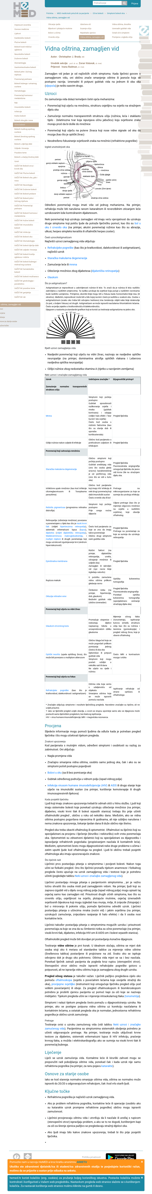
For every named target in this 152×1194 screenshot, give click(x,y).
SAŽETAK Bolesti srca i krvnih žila (24, 167)
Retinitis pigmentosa (55, 507)
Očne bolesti (98, 13)
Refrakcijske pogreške (61, 247)
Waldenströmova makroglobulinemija (64, 536)
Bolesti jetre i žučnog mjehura (23, 73)
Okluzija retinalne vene (56, 596)
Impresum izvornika (22, 25)
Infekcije (18, 111)
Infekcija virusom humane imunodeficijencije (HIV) (77, 785)
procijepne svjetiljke (63, 984)
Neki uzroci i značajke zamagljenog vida (98, 875)
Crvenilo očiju (53, 37)
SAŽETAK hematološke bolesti (24, 270)
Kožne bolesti (20, 116)
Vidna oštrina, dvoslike (121, 24)
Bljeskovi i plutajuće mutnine (60, 28)
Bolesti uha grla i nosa (23, 120)
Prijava (134, 3)
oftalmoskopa (64, 980)
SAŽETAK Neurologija (23, 185)
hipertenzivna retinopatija (73, 526)
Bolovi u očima (54, 33)
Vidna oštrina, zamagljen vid (58, 17)
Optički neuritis (53, 654)
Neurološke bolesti (22, 54)
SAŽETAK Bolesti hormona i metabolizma (26, 214)
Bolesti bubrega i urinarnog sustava (25, 85)
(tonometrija (131, 996)
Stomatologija (20, 63)
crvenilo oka (59, 227)
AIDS (114, 785)
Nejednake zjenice (88, 33)
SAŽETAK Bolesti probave (25, 194)
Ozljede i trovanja (21, 148)
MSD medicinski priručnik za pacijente (73, 13)
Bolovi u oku (55, 772)
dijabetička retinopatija (105, 270)
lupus (83, 529)
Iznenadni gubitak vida (121, 28)
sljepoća (51, 85)
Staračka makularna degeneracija (67, 258)
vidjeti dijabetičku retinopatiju (71, 533)
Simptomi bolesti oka (116, 13)
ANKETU (82, 1162)
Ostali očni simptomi (120, 33)
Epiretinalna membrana (56, 561)
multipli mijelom (53, 539)
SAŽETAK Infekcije (22, 232)
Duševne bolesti (21, 58)
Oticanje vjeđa (54, 24)
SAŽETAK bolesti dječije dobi (26, 245)
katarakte (107, 1066)
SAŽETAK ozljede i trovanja (25, 250)
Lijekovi (17, 33)
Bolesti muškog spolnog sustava (24, 130)
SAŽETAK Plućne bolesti (24, 173)
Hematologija (20, 91)
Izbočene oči (85, 24)
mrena (73, 264)
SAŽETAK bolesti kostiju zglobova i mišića (24, 255)
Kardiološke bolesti (22, 38)
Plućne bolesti (20, 42)
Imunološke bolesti (22, 107)
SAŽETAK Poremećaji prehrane (23, 207)
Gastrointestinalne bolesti (25, 67)
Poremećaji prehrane (23, 79)
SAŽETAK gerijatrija (22, 292)
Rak (16, 103)
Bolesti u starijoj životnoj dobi (26, 157)
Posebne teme (20, 153)
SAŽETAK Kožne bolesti (24, 220)
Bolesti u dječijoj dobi (23, 144)
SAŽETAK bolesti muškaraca (26, 276)
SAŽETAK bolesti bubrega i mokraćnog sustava (25, 263)
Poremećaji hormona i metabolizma (23, 96)
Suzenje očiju (85, 28)
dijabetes (50, 533)
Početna (49, 13)
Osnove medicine (21, 29)
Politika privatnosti (91, 1157)
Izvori (16, 161)
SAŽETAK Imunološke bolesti (23, 226)
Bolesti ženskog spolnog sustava (24, 138)
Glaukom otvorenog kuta (57, 626)
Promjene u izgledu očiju (122, 37)
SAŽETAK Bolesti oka (23, 237)
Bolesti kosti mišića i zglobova (23, 48)
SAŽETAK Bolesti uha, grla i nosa (25, 179)
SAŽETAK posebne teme (24, 288)
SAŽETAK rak (20, 297)
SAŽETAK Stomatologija (24, 241)
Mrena (49, 416)
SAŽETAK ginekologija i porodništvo (24, 282)
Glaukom (53, 277)
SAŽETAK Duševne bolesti (25, 189)
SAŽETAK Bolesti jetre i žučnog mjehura (24, 199)
